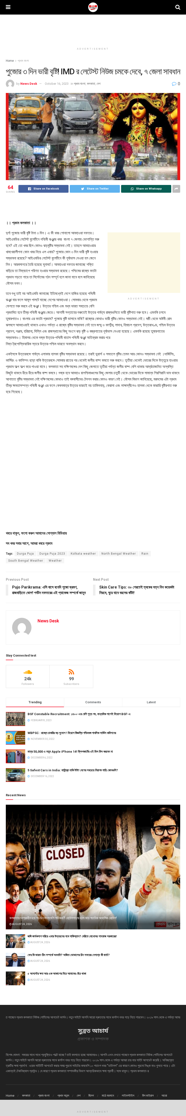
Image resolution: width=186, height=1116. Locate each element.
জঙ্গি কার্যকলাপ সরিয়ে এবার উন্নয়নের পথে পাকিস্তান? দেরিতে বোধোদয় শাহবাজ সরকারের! (72, 936)
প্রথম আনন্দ (63, 1095)
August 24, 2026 (22, 924)
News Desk (28, 83)
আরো (164, 1095)
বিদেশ (91, 1095)
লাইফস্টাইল (128, 1095)
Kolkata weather (83, 553)
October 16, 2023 (57, 83)
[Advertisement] (93, 29)
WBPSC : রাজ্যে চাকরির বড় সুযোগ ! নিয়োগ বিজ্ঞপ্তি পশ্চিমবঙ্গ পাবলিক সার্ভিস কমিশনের (72, 733)
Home (10, 60)
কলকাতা (91, 83)
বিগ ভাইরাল (148, 1095)
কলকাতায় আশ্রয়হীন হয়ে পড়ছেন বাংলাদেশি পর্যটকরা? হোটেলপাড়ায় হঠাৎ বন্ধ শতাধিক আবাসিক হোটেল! (63, 918)
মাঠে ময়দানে (108, 1095)
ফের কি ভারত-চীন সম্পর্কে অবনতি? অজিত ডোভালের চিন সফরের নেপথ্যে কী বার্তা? (69, 955)
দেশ (99, 83)
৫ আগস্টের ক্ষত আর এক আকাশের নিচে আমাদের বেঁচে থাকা (57, 973)
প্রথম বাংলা (23, 60)
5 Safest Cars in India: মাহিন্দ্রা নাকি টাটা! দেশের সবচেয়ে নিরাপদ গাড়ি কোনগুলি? (73, 770)
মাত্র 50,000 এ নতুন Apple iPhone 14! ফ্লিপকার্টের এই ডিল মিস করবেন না (70, 751)
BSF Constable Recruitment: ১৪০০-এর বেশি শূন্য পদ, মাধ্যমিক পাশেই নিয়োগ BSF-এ (79, 714)
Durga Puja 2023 (52, 553)
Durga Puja (25, 553)
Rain (144, 553)
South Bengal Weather (25, 560)
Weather (55, 560)
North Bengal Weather (118, 553)
